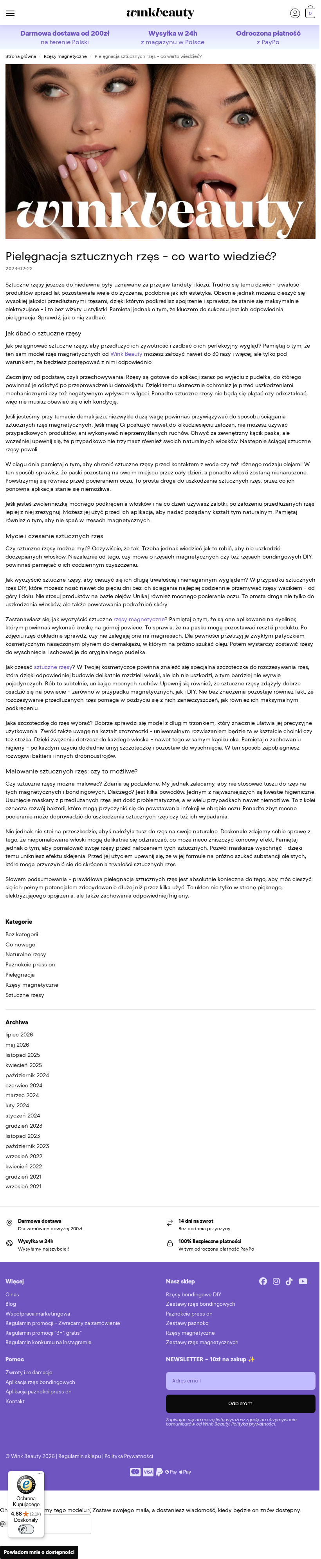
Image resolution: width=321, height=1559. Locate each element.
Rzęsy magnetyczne (65, 56)
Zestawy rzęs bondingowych (200, 1304)
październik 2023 (27, 1146)
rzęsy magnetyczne (138, 619)
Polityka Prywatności (129, 1456)
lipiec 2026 (19, 1034)
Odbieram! (241, 1403)
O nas (12, 1294)
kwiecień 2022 (23, 1166)
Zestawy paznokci (187, 1323)
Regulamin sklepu (79, 1456)
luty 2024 (17, 1105)
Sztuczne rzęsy (24, 995)
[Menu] (17, 14)
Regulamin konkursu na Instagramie (48, 1342)
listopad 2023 (22, 1136)
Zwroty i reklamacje (28, 1372)
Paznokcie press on (30, 964)
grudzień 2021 (23, 1176)
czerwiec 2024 (23, 1085)
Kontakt (15, 1401)
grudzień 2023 (23, 1125)
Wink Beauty (126, 354)
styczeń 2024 (22, 1115)
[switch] (26, 1529)
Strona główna (20, 56)
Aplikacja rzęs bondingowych (40, 1382)
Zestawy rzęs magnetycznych (202, 1342)
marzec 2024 (22, 1095)
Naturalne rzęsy (25, 954)
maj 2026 (17, 1044)
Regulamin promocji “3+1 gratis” (43, 1333)
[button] (309, 13)
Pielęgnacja (20, 974)
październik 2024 (27, 1075)
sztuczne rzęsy (53, 667)
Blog (10, 1304)
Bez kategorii (21, 934)
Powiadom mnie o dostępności (39, 1552)
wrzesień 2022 (23, 1156)
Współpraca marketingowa (37, 1313)
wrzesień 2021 (23, 1186)
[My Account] (295, 14)
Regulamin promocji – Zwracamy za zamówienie (62, 1323)
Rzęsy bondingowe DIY (193, 1294)
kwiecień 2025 (23, 1065)
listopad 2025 (22, 1055)
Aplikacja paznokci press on (38, 1391)
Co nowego (20, 944)
